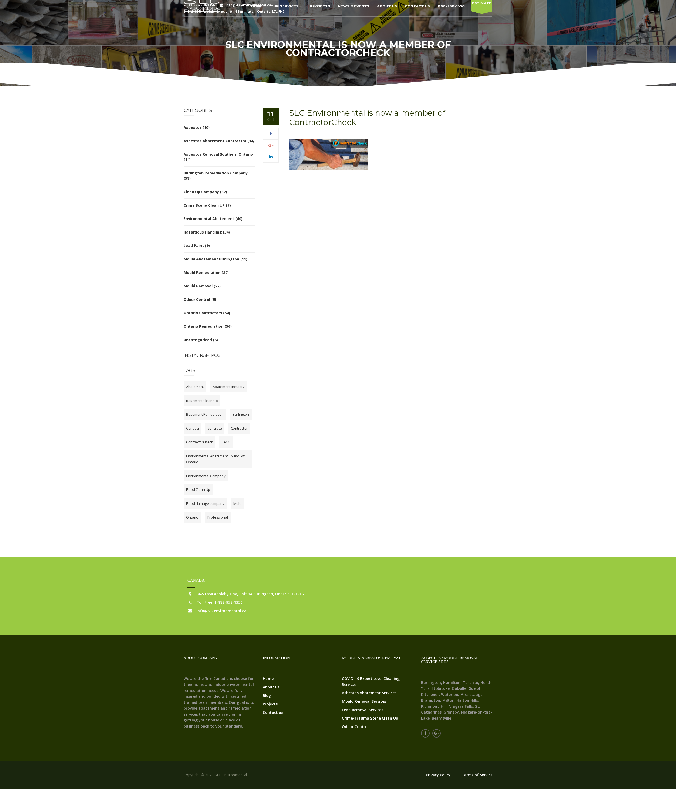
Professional (217, 517)
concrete (215, 428)
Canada (192, 428)
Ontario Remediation (203, 326)
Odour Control (197, 299)
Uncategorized (198, 339)
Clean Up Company (201, 191)
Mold (237, 503)
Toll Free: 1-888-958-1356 (219, 602)
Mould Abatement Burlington (211, 259)
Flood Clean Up (198, 489)
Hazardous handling (203, 232)
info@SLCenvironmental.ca (221, 610)
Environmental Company (206, 475)
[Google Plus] (270, 145)
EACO (226, 442)
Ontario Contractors (203, 312)
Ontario (192, 517)
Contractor (239, 428)
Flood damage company (205, 503)
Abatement (195, 386)
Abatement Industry (229, 386)
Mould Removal (198, 285)
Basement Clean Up (202, 400)
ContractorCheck (199, 442)
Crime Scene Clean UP (204, 205)
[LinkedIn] (271, 156)
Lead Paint (194, 245)
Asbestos (192, 127)
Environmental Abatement (209, 218)
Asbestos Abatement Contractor (215, 140)
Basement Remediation (205, 414)
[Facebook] (271, 133)
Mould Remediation (202, 272)
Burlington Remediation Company (216, 172)
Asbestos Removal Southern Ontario (218, 154)
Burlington (241, 414)
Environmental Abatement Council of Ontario (215, 459)
